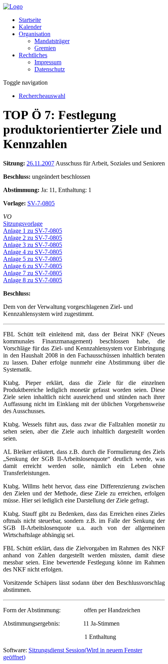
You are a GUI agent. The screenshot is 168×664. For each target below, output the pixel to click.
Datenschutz (49, 69)
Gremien (45, 48)
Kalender (30, 27)
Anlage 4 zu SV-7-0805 (32, 252)
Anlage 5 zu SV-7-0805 (32, 259)
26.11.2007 (40, 163)
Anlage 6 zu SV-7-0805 (32, 266)
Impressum (47, 62)
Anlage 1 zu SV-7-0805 (32, 230)
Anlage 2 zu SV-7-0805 (32, 237)
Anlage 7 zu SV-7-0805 (32, 273)
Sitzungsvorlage (23, 223)
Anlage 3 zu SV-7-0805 (32, 244)
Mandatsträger (52, 41)
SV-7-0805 (41, 203)
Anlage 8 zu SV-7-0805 (32, 280)
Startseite (30, 19)
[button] (34, 34)
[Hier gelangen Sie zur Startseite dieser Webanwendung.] (13, 6)
